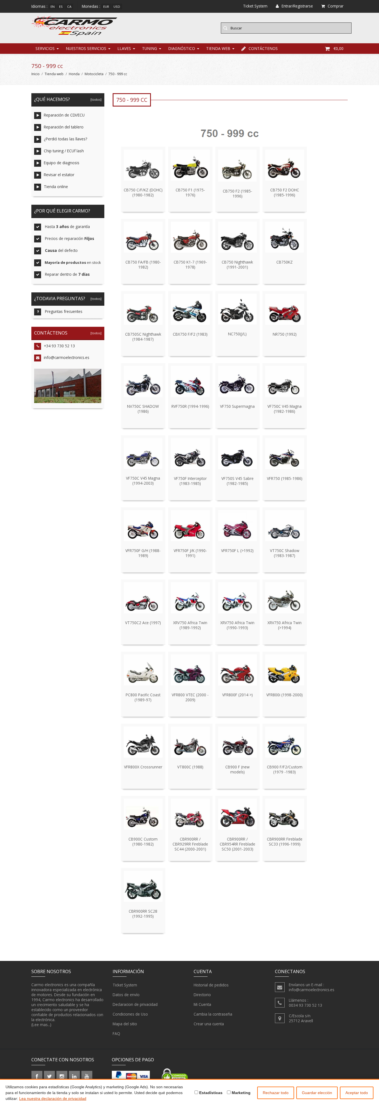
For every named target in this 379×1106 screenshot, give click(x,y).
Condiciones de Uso (130, 1014)
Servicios (45, 48)
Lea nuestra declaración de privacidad (52, 1098)
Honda (74, 74)
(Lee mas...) (41, 1024)
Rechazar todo (276, 1092)
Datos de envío (126, 994)
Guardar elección (317, 1092)
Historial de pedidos (211, 985)
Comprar (335, 6)
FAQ (116, 1033)
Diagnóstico (181, 48)
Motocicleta (94, 74)
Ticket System (125, 985)
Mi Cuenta (202, 1004)
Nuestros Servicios (86, 48)
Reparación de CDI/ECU (64, 115)
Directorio (202, 994)
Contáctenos (263, 48)
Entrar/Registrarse (297, 6)
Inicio (35, 74)
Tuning (149, 48)
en (52, 6)
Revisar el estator (59, 174)
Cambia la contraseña (213, 1014)
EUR (106, 6)
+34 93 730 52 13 (59, 345)
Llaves (124, 48)
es (61, 6)
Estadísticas (210, 1092)
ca (69, 6)
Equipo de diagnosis (61, 162)
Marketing (241, 1092)
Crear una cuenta (209, 1023)
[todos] (95, 99)
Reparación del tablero (64, 127)
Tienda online (56, 186)
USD (116, 6)
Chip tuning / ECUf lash (64, 150)
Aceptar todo (356, 1092)
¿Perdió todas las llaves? (65, 138)
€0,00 (338, 48)
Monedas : (91, 6)
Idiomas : (39, 6)
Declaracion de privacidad (135, 1004)
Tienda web (218, 48)
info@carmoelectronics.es (66, 357)
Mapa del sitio (125, 1023)
